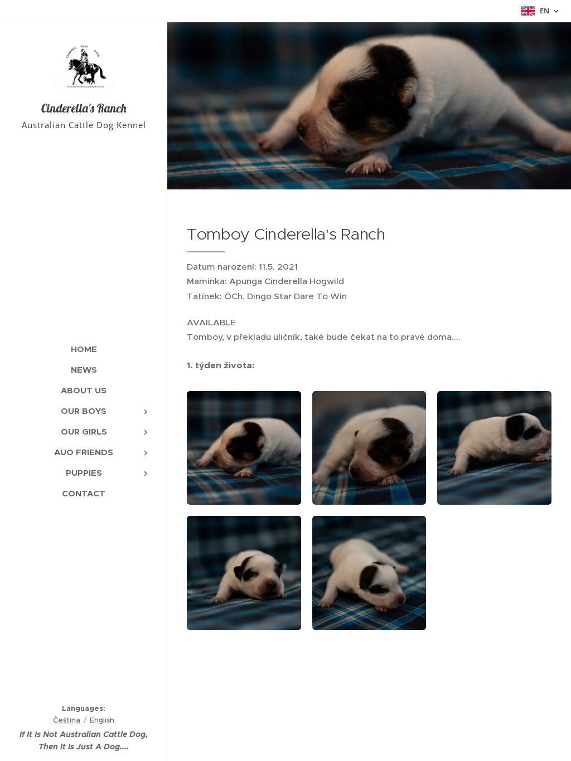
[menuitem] (83, 349)
